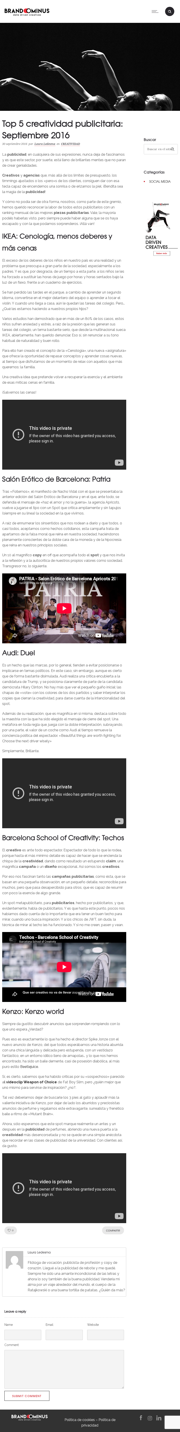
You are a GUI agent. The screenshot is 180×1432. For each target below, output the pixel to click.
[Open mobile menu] (156, 11)
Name (8, 1324)
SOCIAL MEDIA (160, 181)
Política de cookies (80, 1420)
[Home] (26, 11)
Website (93, 1324)
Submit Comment (26, 1396)
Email (49, 1324)
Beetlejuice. (29, 1067)
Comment (11, 1345)
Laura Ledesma (44, 144)
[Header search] (169, 11)
